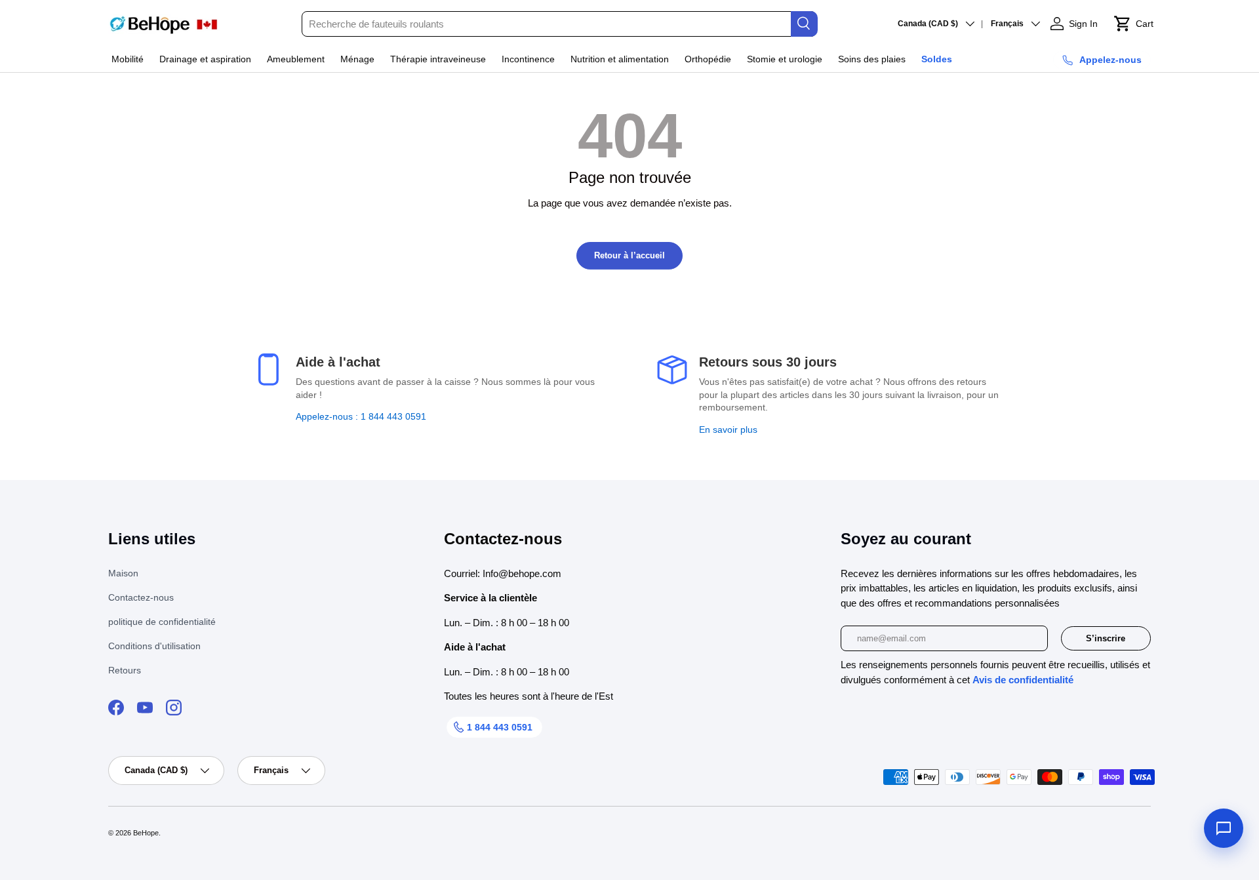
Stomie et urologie (784, 59)
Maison (123, 573)
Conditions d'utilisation (154, 646)
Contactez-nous (141, 597)
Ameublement (296, 59)
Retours (124, 670)
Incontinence (528, 59)
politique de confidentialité (162, 621)
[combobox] (559, 24)
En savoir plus (728, 429)
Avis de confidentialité (1022, 679)
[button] (1133, 23)
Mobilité (127, 59)
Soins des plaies (872, 59)
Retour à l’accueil (629, 255)
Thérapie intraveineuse (438, 59)
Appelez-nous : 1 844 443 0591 (361, 416)
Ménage (357, 59)
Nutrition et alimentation (619, 59)
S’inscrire (1105, 638)
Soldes (936, 59)
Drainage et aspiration (205, 59)
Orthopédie (708, 59)
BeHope (146, 833)
